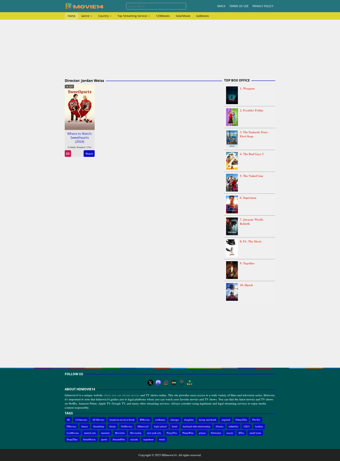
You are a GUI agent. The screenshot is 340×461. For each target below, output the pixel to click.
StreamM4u (119, 439)
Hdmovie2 (143, 426)
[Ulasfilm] (182, 383)
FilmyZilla (241, 419)
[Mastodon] (158, 383)
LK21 (247, 426)
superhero (148, 439)
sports (104, 439)
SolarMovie (89, 439)
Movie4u (120, 433)
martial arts (90, 433)
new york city (154, 433)
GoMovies (126, 426)
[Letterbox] (174, 383)
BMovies (145, 419)
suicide (134, 439)
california (160, 419)
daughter (189, 419)
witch (162, 439)
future (112, 426)
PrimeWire (188, 433)
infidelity (233, 426)
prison (202, 433)
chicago (174, 419)
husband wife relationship (196, 426)
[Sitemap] (190, 383)
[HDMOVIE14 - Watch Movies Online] (84, 6)
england (226, 419)
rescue (229, 433)
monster (105, 433)
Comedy (72, 147)
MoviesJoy (136, 433)
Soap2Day (72, 439)
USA (89, 147)
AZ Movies (98, 419)
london (259, 426)
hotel (174, 426)
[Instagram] (166, 383)
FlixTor (256, 419)
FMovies (71, 426)
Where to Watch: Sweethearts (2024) (79, 137)
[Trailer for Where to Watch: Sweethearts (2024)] (68, 153)
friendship (98, 426)
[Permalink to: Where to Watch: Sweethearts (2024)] (80, 107)
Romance (81, 147)
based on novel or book (122, 419)
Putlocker (216, 433)
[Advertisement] (170, 49)
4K (68, 419)
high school (160, 426)
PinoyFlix (172, 433)
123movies (81, 419)
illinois (219, 426)
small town (255, 433)
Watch (89, 154)
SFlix (241, 433)
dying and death (207, 419)
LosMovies (73, 433)
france (84, 426)
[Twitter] (150, 383)
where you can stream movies (121, 395)
